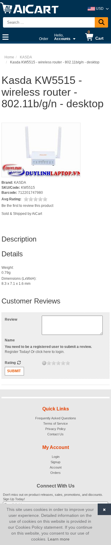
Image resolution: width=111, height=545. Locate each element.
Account (56, 467)
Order (43, 39)
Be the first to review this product (27, 206)
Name (10, 340)
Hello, (62, 37)
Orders (55, 472)
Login (55, 456)
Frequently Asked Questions (55, 418)
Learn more (59, 539)
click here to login (50, 352)
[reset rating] (44, 363)
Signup (55, 462)
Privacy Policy (55, 429)
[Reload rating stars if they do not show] (19, 363)
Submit (14, 371)
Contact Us (55, 434)
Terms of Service (55, 423)
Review (11, 319)
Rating (11, 363)
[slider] (35, 199)
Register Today (17, 352)
